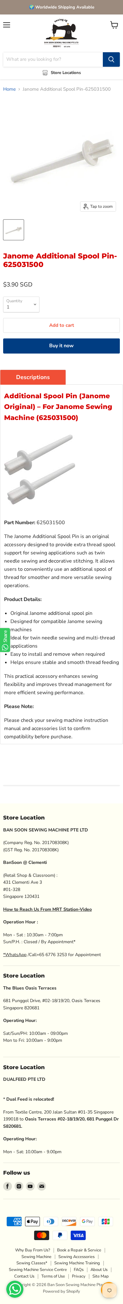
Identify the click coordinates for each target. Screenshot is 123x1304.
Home (9, 89)
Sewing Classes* (31, 1263)
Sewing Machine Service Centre (38, 1270)
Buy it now (61, 345)
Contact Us (24, 1276)
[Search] (111, 59)
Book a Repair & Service (79, 1250)
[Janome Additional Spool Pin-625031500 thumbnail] (13, 230)
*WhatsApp (14, 955)
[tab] (33, 377)
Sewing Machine (36, 1257)
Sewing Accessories (76, 1257)
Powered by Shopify (61, 1291)
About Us (99, 1270)
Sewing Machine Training (77, 1263)
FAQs (79, 1270)
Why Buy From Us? (32, 1250)
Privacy (78, 1276)
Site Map (100, 1276)
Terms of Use (53, 1276)
